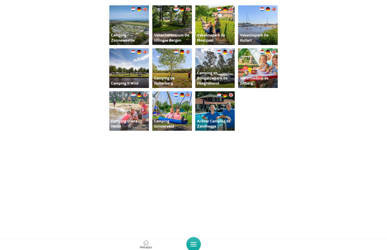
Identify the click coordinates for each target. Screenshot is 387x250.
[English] (145, 8)
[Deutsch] (139, 8)
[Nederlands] (133, 8)
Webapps (146, 247)
